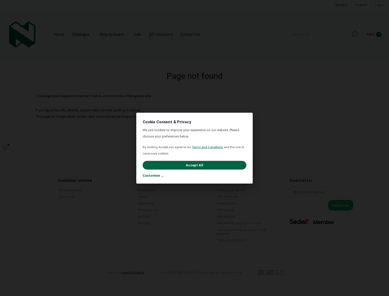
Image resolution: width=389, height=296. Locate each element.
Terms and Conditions (207, 147)
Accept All (194, 165)
